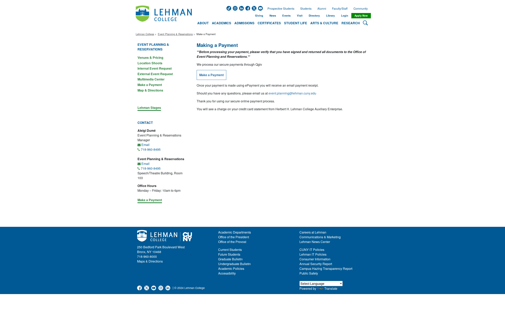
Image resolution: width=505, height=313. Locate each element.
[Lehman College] (164, 16)
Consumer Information (314, 259)
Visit (299, 15)
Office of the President (233, 237)
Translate (330, 288)
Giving (259, 15)
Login (344, 15)
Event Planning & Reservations (175, 34)
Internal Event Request (154, 68)
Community (362, 8)
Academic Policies (231, 268)
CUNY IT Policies (311, 249)
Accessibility (227, 273)
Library (330, 15)
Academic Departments (234, 232)
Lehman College (145, 34)
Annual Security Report (315, 264)
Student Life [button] (295, 23)
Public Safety (308, 273)
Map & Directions (150, 90)
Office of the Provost (232, 241)
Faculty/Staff (339, 8)
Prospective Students (279, 8)
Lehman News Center (314, 241)
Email (145, 144)
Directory (314, 15)
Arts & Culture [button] (324, 23)
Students (305, 8)
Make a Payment (149, 84)
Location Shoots (149, 63)
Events (286, 15)
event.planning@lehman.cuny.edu (292, 93)
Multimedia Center (151, 79)
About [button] (203, 23)
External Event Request (155, 74)
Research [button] (350, 23)
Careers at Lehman (312, 232)
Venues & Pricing (150, 57)
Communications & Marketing (320, 237)
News (272, 15)
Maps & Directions (150, 261)
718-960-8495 (151, 149)
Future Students (229, 254)
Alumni (322, 8)
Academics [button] (221, 23)
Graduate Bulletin (230, 259)
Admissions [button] (244, 23)
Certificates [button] (269, 23)
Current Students (230, 249)
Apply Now (361, 15)
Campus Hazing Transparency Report (325, 268)
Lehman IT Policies (312, 254)
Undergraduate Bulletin (234, 264)
